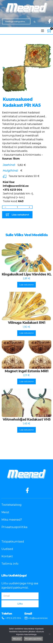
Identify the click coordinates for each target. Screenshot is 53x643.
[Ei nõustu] (49, 634)
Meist (5, 512)
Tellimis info (9, 563)
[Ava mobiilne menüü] (42, 31)
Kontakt (7, 556)
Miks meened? (11, 519)
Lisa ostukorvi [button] (26, 284)
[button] (47, 47)
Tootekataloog (11, 504)
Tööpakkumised (12, 541)
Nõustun (17, 639)
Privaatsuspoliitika (14, 527)
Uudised (7, 549)
